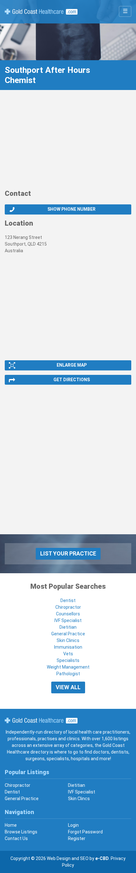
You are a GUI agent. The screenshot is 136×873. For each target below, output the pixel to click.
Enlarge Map (72, 365)
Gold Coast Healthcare (41, 720)
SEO (84, 858)
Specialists (68, 660)
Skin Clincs (79, 798)
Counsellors (68, 613)
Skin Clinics (68, 640)
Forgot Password (85, 831)
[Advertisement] (68, 143)
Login (73, 825)
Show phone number (71, 209)
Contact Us (16, 838)
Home (11, 825)
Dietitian (68, 627)
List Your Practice (68, 553)
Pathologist (68, 673)
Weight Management (68, 667)
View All (68, 687)
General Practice (68, 633)
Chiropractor (68, 607)
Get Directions (71, 379)
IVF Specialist (68, 620)
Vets (68, 653)
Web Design (59, 858)
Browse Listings (21, 831)
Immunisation (68, 647)
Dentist (68, 600)
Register (76, 838)
